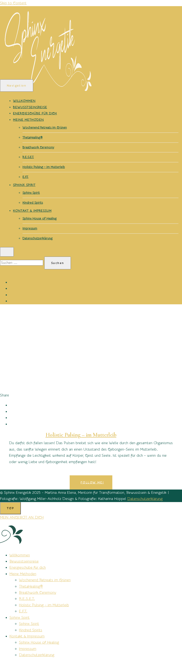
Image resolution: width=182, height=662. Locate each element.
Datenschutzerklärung (38, 238)
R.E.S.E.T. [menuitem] (27, 599)
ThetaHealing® (33, 137)
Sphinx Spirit (24, 185)
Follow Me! (92, 482)
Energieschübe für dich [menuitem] (27, 567)
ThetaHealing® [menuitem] (31, 586)
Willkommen (24, 101)
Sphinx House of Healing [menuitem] (39, 642)
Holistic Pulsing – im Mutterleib (44, 167)
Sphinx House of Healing (40, 218)
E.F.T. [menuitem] (23, 611)
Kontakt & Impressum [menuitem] (27, 636)
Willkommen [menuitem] (19, 555)
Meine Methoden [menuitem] (22, 574)
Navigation (16, 85)
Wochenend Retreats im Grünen (45, 127)
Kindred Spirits (33, 202)
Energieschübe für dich (35, 113)
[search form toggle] (7, 252)
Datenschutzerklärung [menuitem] (36, 655)
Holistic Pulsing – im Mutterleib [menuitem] (44, 605)
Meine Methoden (28, 119)
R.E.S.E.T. (28, 157)
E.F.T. (25, 177)
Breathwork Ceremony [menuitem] (37, 592)
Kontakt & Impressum (32, 210)
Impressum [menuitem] (27, 649)
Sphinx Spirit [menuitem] (19, 617)
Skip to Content (13, 3)
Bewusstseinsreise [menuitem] (24, 561)
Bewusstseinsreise (30, 107)
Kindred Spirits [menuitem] (30, 630)
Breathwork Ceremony (38, 147)
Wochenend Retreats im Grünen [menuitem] (45, 580)
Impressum (30, 228)
